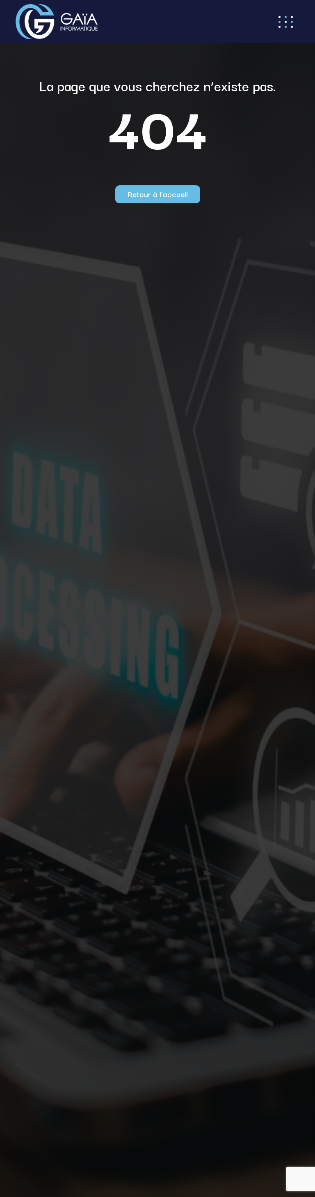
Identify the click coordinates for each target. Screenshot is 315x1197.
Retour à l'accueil (158, 194)
